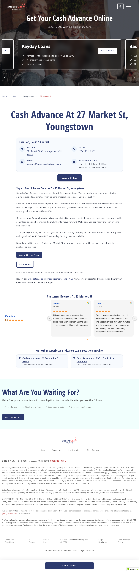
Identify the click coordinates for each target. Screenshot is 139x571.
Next (134, 78)
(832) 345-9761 (58, 461)
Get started (13, 417)
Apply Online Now (29, 254)
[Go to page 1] (90, 339)
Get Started (69, 565)
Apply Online (69, 177)
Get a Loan (107, 50)
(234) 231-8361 (87, 151)
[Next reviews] (134, 318)
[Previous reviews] (49, 318)
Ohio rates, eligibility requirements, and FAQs (50, 278)
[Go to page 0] (87, 339)
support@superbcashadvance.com (44, 163)
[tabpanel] (69, 53)
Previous (5, 78)
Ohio (15, 96)
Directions (25, 264)
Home (4, 96)
